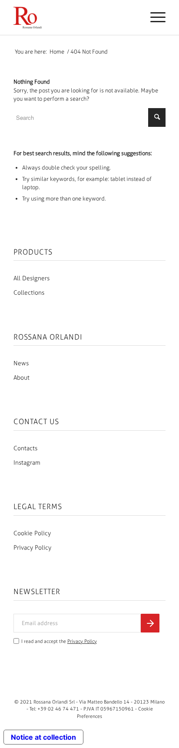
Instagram (26, 462)
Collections (28, 292)
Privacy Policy (32, 547)
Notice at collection (43, 737)
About (21, 377)
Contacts (25, 448)
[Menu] (154, 17)
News (21, 363)
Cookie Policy (32, 533)
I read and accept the (59, 641)
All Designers (31, 278)
